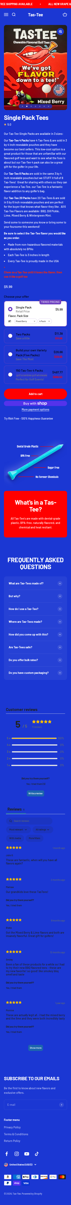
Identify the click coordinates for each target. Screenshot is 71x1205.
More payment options (35, 409)
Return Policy (12, 1141)
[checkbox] (15, 838)
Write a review (35, 793)
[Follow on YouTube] (26, 1153)
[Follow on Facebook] (6, 1153)
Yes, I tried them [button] (14, 905)
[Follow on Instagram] (16, 1153)
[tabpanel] (35, 936)
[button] (35, 738)
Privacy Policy (12, 1127)
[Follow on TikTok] (36, 1153)
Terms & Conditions (16, 1134)
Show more (35, 1047)
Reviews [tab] (15, 809)
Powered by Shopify (32, 1193)
